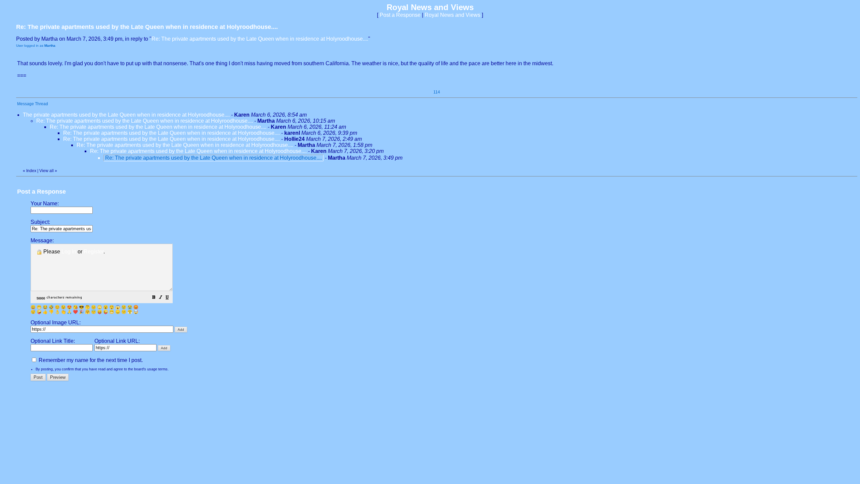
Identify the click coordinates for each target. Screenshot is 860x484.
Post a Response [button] (400, 15)
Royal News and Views (452, 15)
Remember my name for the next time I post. (90, 360)
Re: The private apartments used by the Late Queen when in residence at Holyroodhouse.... (260, 39)
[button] (154, 298)
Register (93, 251)
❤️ (75, 312)
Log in (68, 251)
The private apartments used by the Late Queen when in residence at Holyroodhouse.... (126, 115)
